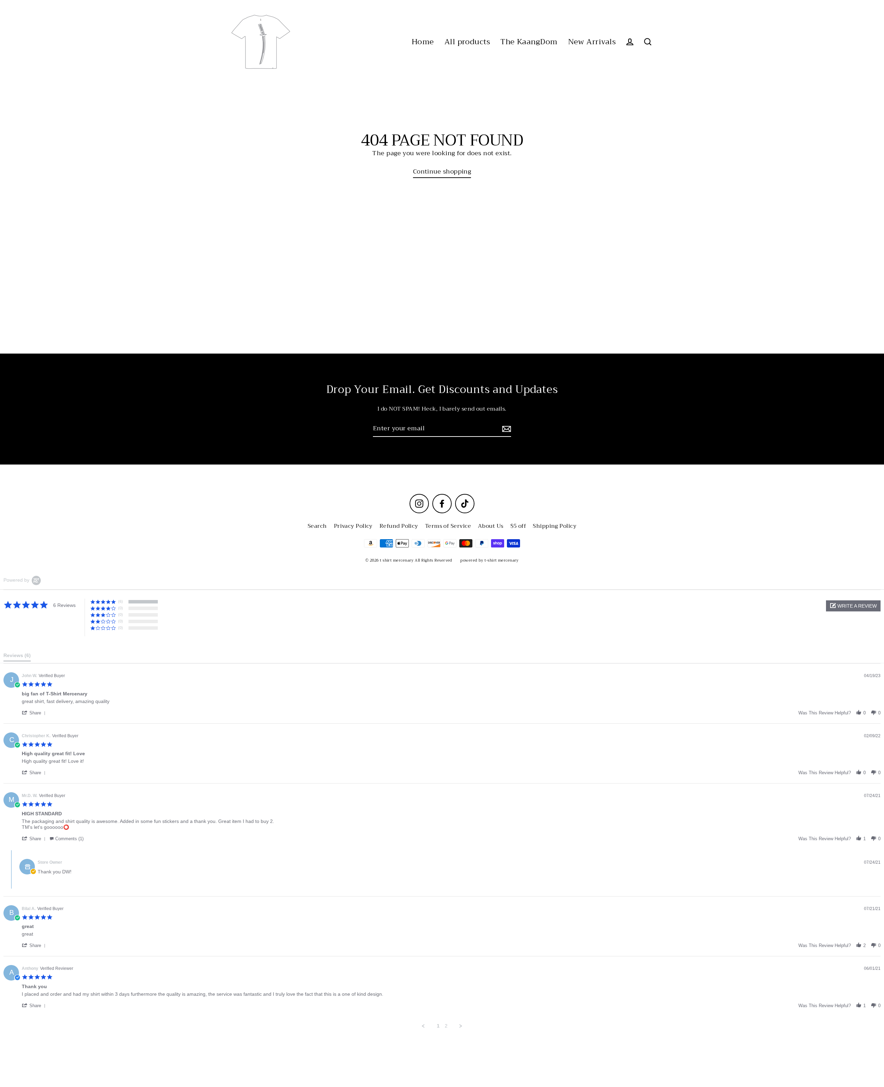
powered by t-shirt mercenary (489, 560)
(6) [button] (120, 601)
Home (423, 41)
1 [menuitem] (438, 1026)
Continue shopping (442, 172)
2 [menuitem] (446, 1026)
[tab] (17, 657)
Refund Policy (398, 526)
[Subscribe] (505, 429)
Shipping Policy (554, 526)
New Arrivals (592, 41)
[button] (853, 605)
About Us (490, 526)
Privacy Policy (353, 526)
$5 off (518, 526)
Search (317, 526)
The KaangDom (528, 41)
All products (467, 41)
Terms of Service (448, 526)
